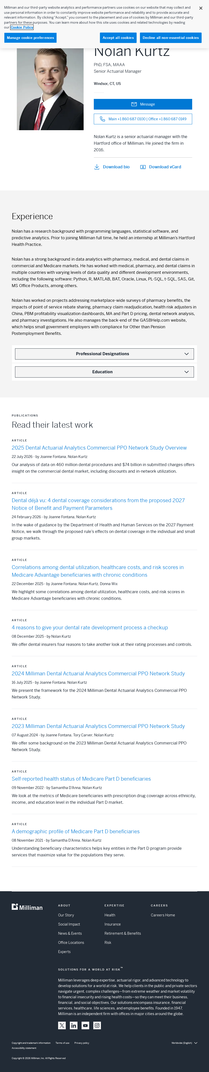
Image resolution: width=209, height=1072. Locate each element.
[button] (62, 1025)
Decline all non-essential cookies (171, 38)
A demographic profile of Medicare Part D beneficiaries (76, 831)
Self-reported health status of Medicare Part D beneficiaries (81, 779)
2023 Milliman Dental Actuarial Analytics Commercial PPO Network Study (98, 726)
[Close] (200, 8)
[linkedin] (73, 1025)
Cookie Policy (22, 27)
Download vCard (165, 167)
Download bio (116, 167)
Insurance (112, 924)
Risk (107, 942)
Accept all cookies (118, 38)
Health (109, 915)
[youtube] (85, 1025)
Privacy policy (81, 1043)
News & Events (70, 933)
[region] (104, 24)
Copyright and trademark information (31, 1043)
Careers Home (163, 915)
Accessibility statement (24, 1048)
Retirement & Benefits (122, 933)
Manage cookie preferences (30, 38)
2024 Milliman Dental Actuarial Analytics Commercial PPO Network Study (98, 674)
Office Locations (71, 942)
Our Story (66, 915)
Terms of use (62, 1043)
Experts (64, 951)
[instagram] (97, 1025)
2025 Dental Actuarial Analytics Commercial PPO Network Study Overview (99, 448)
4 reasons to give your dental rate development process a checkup (90, 627)
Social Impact (69, 924)
